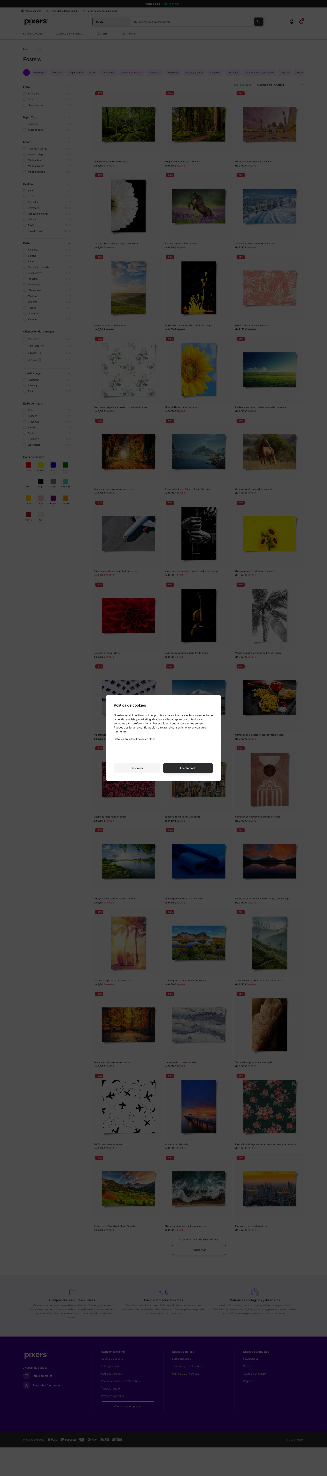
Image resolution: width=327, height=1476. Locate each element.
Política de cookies (143, 739)
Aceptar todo (188, 768)
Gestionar (137, 768)
